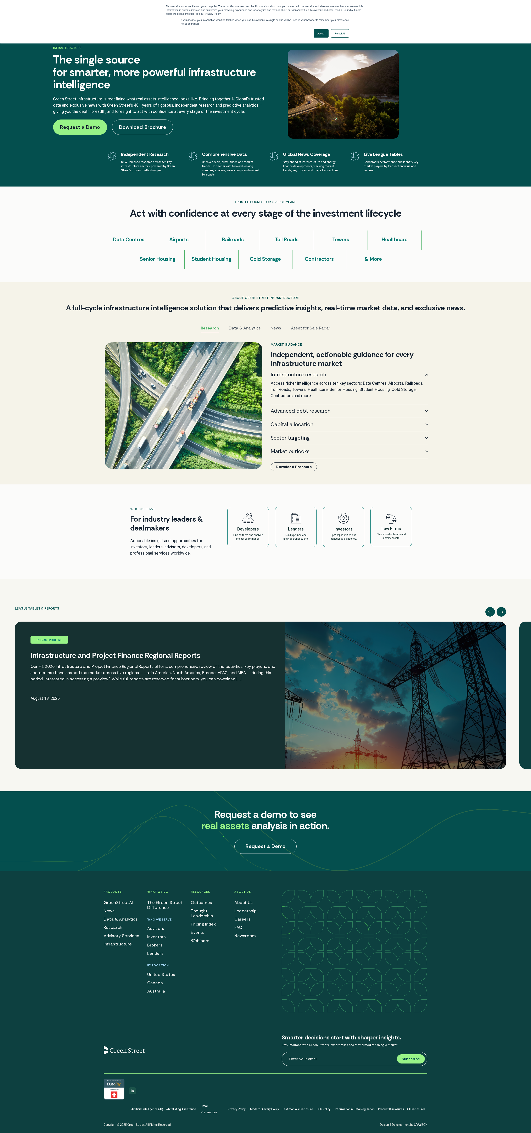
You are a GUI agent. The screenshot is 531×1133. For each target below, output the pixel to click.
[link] (265, 406)
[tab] (37, 607)
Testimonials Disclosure (297, 1109)
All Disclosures (416, 1109)
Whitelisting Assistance (181, 1109)
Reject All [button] (340, 33)
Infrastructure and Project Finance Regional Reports (115, 655)
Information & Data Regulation (355, 1109)
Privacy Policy (237, 1109)
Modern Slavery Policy (264, 1109)
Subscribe (411, 1058)
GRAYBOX (420, 1124)
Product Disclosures (391, 1109)
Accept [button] (321, 33)
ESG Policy (323, 1109)
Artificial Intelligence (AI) (147, 1109)
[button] (490, 612)
